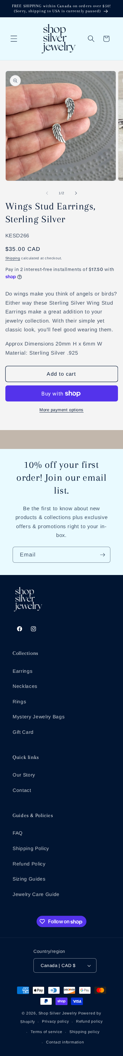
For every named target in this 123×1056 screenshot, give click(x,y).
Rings (19, 701)
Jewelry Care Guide (36, 894)
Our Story (24, 774)
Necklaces (25, 686)
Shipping (12, 258)
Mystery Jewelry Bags (39, 716)
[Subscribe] (102, 555)
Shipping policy (84, 1032)
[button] (13, 38)
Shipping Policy (31, 848)
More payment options (61, 409)
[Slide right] (76, 193)
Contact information (65, 1042)
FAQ (18, 833)
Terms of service (46, 1032)
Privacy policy (55, 1021)
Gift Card (23, 732)
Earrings (22, 671)
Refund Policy (29, 863)
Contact (22, 790)
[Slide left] (47, 193)
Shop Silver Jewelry (57, 1013)
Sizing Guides (29, 879)
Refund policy (89, 1021)
